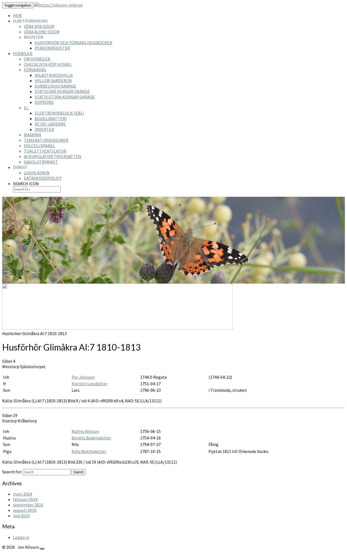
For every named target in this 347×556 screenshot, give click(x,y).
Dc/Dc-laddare (50, 124)
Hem (17, 15)
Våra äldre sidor (41, 31)
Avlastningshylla (54, 75)
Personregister (52, 48)
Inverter (44, 129)
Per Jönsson (83, 377)
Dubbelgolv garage (55, 86)
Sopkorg (44, 102)
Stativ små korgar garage (62, 91)
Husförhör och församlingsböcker (73, 42)
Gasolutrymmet (41, 162)
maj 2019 (21, 515)
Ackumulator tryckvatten (52, 156)
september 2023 (28, 504)
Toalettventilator (45, 151)
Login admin (37, 172)
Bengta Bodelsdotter (91, 438)
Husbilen (23, 53)
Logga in (21, 537)
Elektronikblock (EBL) (59, 113)
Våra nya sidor (39, 26)
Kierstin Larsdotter (89, 383)
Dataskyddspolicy (43, 178)
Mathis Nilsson (85, 431)
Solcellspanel (39, 145)
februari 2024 (25, 499)
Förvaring (35, 69)
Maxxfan (32, 134)
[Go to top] (42, 548)
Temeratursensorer (46, 140)
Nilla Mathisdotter (89, 451)
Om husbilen (37, 59)
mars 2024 (22, 494)
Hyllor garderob (53, 80)
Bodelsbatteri (51, 118)
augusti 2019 (24, 510)
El (26, 107)
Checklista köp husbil (48, 64)
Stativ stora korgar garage (65, 96)
